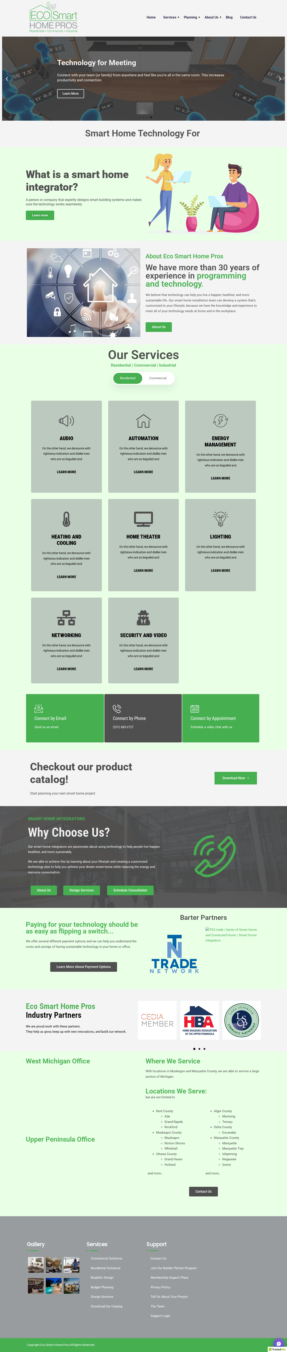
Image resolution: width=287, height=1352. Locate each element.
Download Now (233, 778)
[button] (6, 78)
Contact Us (248, 17)
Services (169, 17)
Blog (229, 17)
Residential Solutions (106, 1268)
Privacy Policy (160, 1287)
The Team (158, 1306)
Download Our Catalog (106, 1306)
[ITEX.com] (232, 935)
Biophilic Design (102, 1277)
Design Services (102, 1297)
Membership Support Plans (169, 1277)
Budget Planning (102, 1287)
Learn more (40, 215)
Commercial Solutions (106, 1258)
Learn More (66, 472)
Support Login (160, 1316)
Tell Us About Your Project (169, 1297)
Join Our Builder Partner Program (174, 1268)
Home (151, 17)
